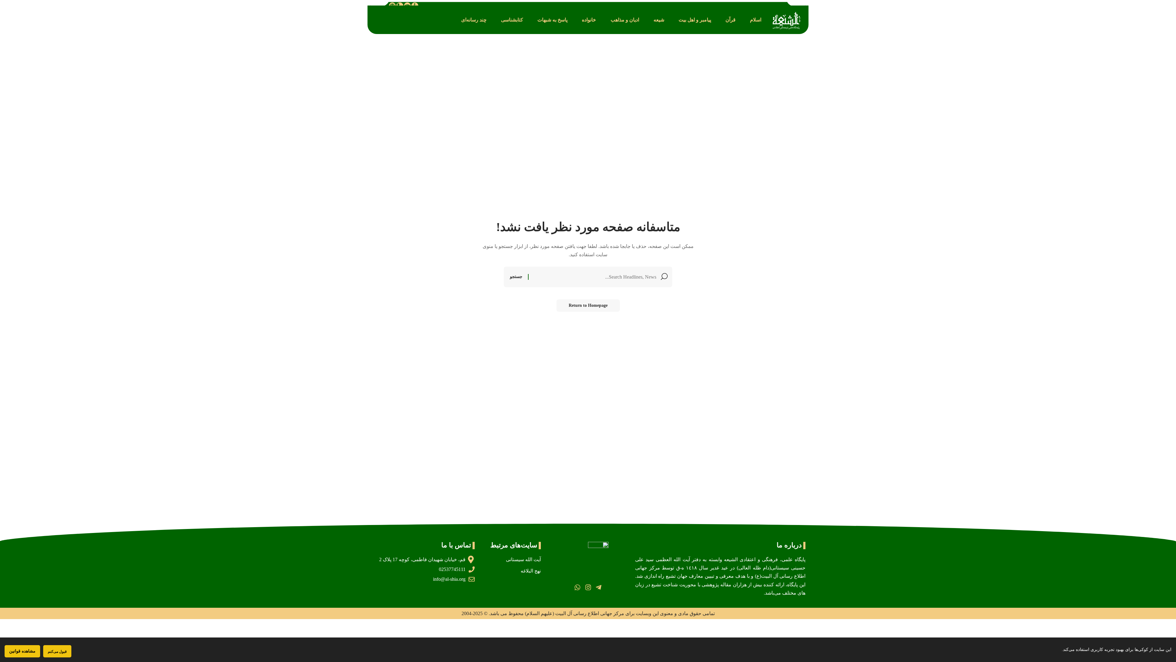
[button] (755, 19)
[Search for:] (595, 277)
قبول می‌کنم (57, 651)
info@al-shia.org (449, 579)
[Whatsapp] (577, 587)
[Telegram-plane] (598, 587)
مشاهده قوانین (22, 651)
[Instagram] (587, 587)
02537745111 (452, 569)
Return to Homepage (588, 305)
